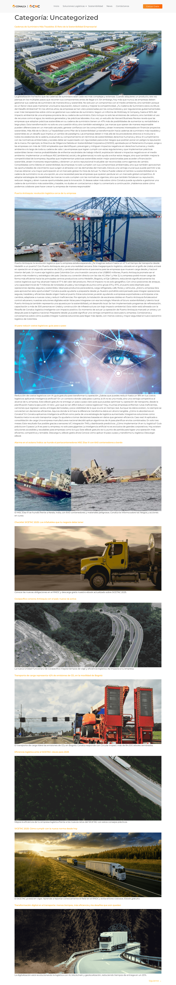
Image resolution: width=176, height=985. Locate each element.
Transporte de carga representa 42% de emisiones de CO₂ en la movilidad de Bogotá (58, 675)
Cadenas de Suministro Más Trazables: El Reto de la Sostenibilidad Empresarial (56, 26)
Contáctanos (122, 6)
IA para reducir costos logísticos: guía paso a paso (40, 325)
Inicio (56, 6)
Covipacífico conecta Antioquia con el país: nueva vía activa (45, 599)
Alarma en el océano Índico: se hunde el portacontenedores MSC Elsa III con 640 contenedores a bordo (68, 442)
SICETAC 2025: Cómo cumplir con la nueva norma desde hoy (46, 828)
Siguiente (155, 981)
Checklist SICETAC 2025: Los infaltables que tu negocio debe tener (49, 522)
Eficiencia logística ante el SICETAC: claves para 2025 (42, 752)
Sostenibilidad (95, 6)
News (109, 6)
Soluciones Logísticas (74, 6)
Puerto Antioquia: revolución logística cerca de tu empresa (45, 193)
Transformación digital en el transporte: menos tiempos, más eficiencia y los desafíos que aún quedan (68, 905)
